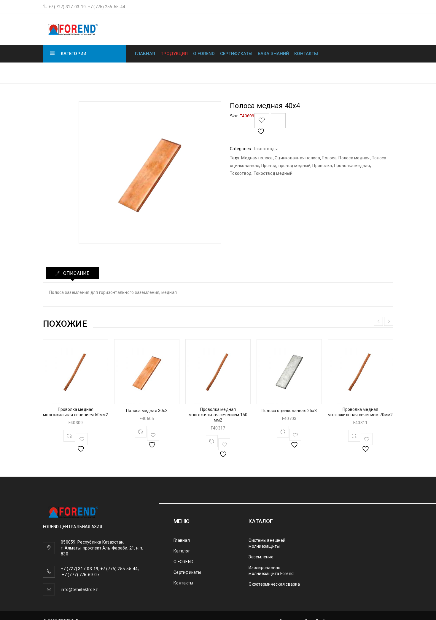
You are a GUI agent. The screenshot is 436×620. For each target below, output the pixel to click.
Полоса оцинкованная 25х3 (289, 410)
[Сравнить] (69, 436)
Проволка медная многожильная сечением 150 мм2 (218, 414)
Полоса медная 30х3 (147, 410)
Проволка (322, 165)
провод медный (295, 165)
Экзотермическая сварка (274, 584)
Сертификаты (236, 53)
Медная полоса (257, 158)
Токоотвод (241, 173)
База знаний (273, 53)
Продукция (174, 53)
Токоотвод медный (273, 173)
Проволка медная (352, 165)
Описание (75, 273)
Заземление (261, 557)
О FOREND (204, 53)
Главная (145, 53)
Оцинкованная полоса (297, 158)
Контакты (306, 53)
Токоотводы (317, 72)
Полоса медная (354, 158)
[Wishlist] (261, 120)
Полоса (329, 158)
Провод (269, 165)
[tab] (72, 273)
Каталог (182, 551)
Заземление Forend (269, 72)
